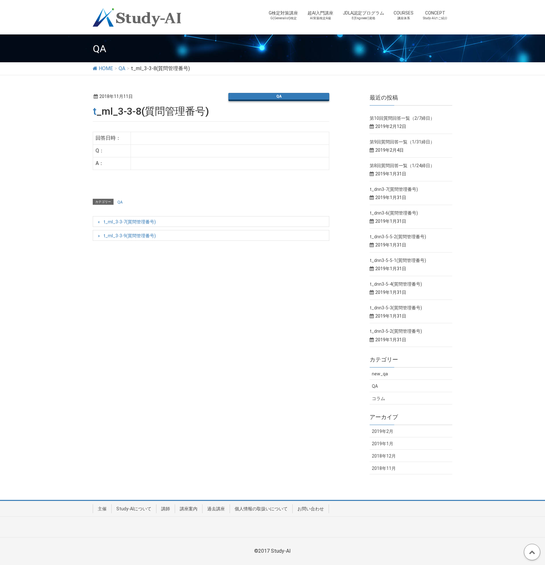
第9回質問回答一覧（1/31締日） (402, 141)
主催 (102, 508)
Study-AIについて (133, 508)
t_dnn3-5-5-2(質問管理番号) (398, 236)
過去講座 (216, 508)
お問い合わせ (310, 508)
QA (279, 96)
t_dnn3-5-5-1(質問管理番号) (398, 260)
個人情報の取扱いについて (261, 508)
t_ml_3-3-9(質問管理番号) (129, 235)
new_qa (380, 373)
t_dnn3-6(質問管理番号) (394, 213)
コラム (378, 398)
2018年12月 (384, 456)
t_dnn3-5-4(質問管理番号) (396, 284)
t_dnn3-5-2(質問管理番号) (396, 331)
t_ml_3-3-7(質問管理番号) (129, 221)
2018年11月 (384, 468)
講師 (165, 508)
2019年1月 (382, 443)
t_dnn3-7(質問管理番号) (394, 189)
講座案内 (188, 508)
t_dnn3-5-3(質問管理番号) (396, 307)
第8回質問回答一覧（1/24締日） (402, 165)
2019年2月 (382, 431)
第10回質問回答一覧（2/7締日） (402, 118)
